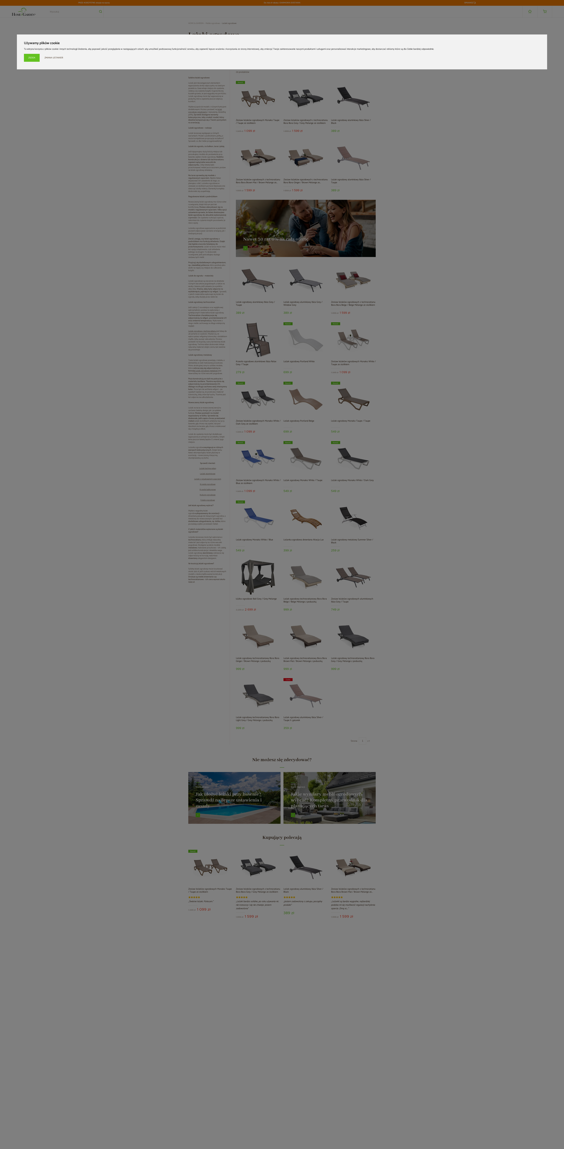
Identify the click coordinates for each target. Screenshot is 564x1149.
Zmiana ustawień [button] (54, 58)
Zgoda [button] (31, 58)
